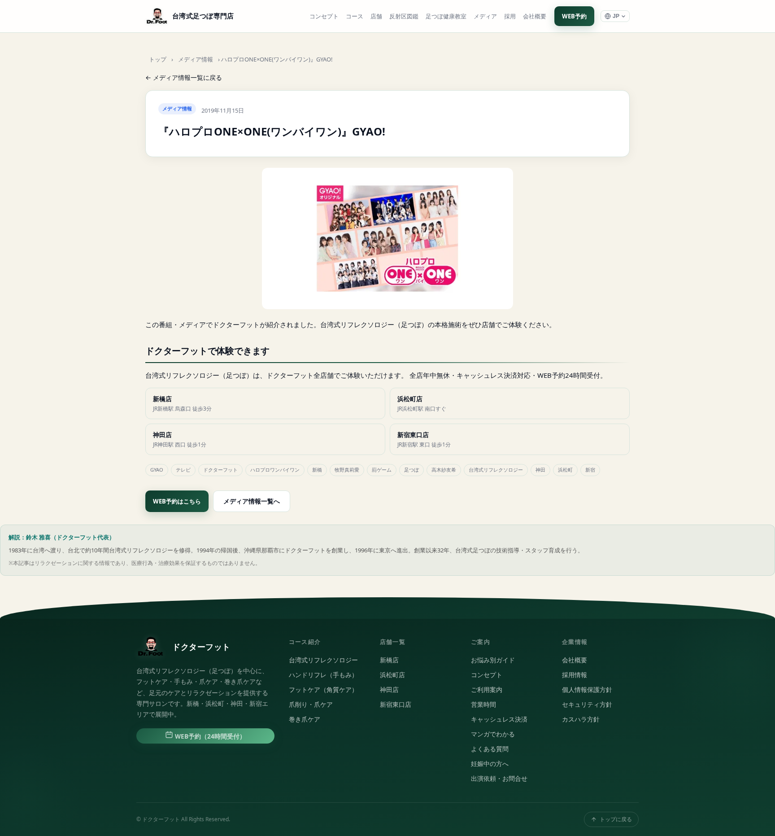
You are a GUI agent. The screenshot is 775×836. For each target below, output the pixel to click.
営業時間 (483, 704)
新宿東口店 (395, 704)
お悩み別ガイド (493, 660)
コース (354, 16)
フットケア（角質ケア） (323, 690)
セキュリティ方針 (587, 704)
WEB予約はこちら (177, 501)
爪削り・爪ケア (311, 704)
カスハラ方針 (581, 719)
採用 (510, 16)
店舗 (376, 16)
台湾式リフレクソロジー (323, 660)
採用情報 (574, 675)
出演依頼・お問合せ (499, 779)
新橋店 (389, 660)
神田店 (389, 690)
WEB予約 (574, 16)
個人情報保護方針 (587, 690)
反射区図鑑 (403, 16)
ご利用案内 (486, 690)
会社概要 (534, 16)
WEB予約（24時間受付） (209, 736)
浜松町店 (392, 675)
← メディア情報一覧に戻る (183, 77)
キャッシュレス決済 (499, 719)
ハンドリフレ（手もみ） (323, 675)
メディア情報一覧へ (251, 501)
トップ (157, 59)
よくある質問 (490, 749)
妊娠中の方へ (490, 764)
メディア (485, 16)
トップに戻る (616, 819)
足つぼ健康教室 (446, 16)
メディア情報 (195, 59)
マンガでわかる (493, 734)
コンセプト (324, 16)
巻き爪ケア (304, 719)
